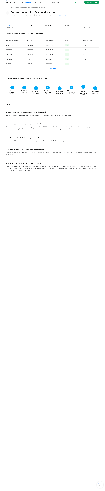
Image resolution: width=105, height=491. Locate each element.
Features (53, 2)
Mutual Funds (41, 2)
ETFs (34, 2)
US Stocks (20, 2)
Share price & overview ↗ (63, 15)
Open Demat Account (91, 2)
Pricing (59, 2)
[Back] (8, 8)
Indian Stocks (28, 2)
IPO (47, 2)
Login (79, 2)
